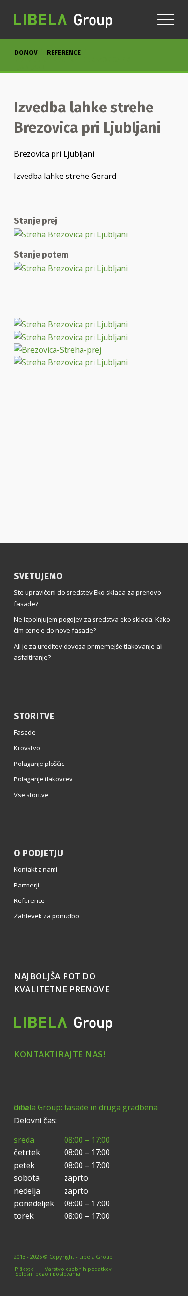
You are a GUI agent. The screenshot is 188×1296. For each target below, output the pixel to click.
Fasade (25, 732)
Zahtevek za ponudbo (46, 916)
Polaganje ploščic (39, 763)
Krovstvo (27, 747)
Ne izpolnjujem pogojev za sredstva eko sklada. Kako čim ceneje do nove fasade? (92, 625)
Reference (64, 52)
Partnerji (26, 885)
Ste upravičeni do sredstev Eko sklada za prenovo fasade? (87, 598)
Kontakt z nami (35, 869)
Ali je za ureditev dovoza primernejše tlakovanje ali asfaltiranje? (88, 652)
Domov (25, 52)
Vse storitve (31, 795)
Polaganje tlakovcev (43, 779)
